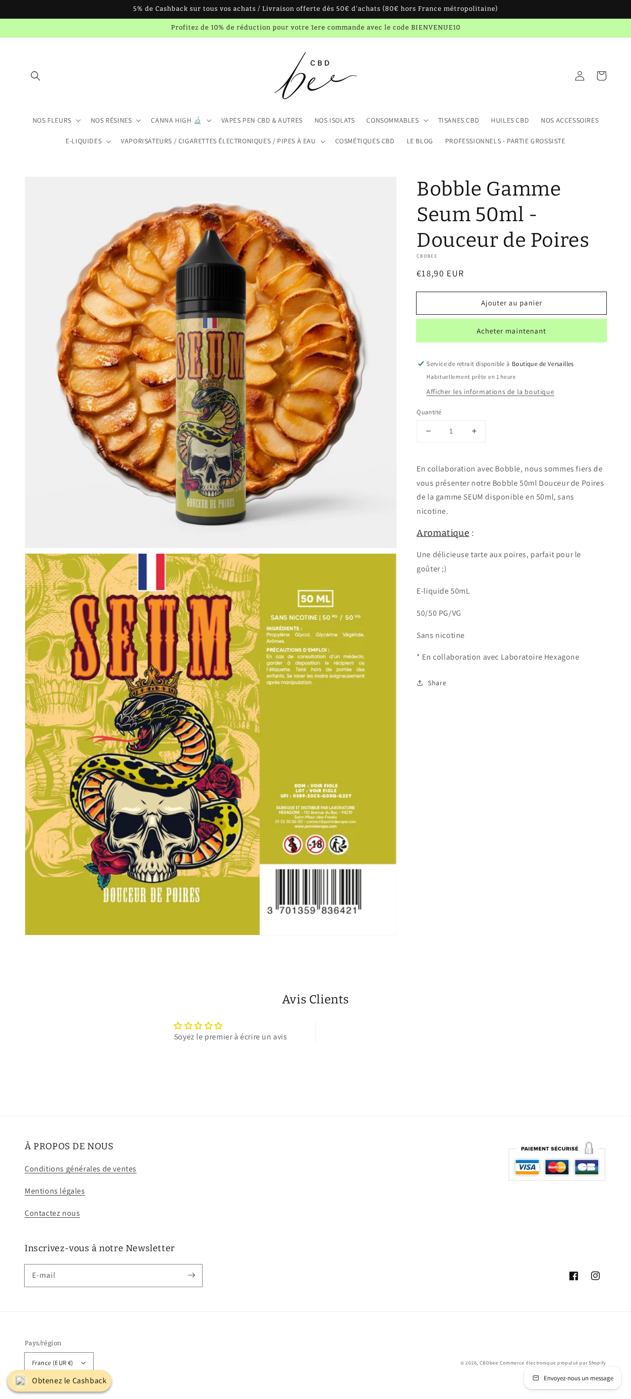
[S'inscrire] (191, 1275)
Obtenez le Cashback (69, 1380)
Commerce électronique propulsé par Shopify (553, 1363)
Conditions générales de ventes (81, 1169)
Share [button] (437, 682)
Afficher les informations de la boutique (490, 391)
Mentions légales (55, 1191)
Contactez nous (52, 1213)
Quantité (429, 412)
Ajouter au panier (511, 302)
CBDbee (489, 1363)
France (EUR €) (52, 1363)
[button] (35, 76)
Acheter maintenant (511, 330)
